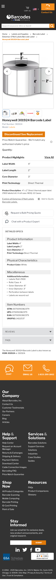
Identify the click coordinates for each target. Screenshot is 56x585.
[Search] (51, 26)
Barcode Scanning (11, 495)
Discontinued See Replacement (23, 134)
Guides (31, 461)
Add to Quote (47, 199)
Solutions (32, 450)
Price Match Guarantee (13, 474)
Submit (39, 543)
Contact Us (46, 12)
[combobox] (27, 26)
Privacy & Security (35, 573)
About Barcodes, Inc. (12, 400)
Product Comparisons (38, 491)
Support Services (36, 446)
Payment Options (10, 460)
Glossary (32, 494)
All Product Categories (12, 491)
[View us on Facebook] (31, 551)
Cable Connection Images (14, 467)
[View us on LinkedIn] (18, 551)
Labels (12, 127)
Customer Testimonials (13, 408)
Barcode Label (39, 34)
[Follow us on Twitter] (25, 551)
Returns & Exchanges (12, 453)
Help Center (8, 443)
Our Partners (8, 411)
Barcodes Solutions (37, 443)
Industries (32, 453)
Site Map (22, 573)
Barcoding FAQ (9, 471)
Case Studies (34, 457)
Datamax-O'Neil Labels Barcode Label (18, 37)
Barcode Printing (10, 502)
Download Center (10, 463)
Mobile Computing (10, 498)
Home (5, 34)
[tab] (28, 230)
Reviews (10, 332)
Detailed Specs (14, 231)
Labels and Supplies (20, 34)
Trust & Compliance (15, 575)
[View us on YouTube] (38, 551)
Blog (4, 418)
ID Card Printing (9, 505)
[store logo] (18, 18)
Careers (6, 415)
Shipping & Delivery (11, 456)
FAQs (7, 340)
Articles (5, 422)
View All (49, 157)
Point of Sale (8, 509)
